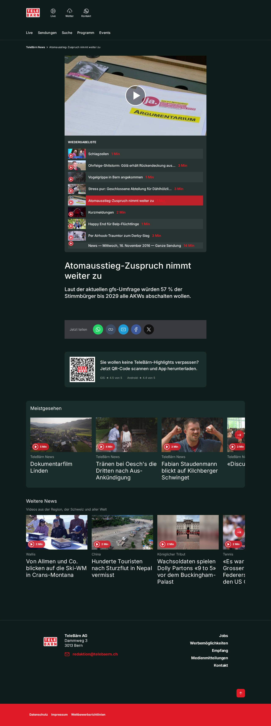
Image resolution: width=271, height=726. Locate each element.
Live (29, 33)
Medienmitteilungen (209, 658)
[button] (111, 329)
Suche (67, 33)
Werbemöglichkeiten (209, 643)
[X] (149, 329)
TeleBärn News (35, 47)
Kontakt (221, 665)
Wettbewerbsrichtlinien (88, 714)
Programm (85, 33)
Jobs (223, 635)
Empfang (220, 650)
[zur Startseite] (33, 13)
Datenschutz (38, 714)
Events (105, 33)
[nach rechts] (239, 435)
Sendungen (47, 33)
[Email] (123, 329)
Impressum (59, 714)
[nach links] (31, 435)
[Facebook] (136, 329)
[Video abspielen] (135, 96)
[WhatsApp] (98, 329)
